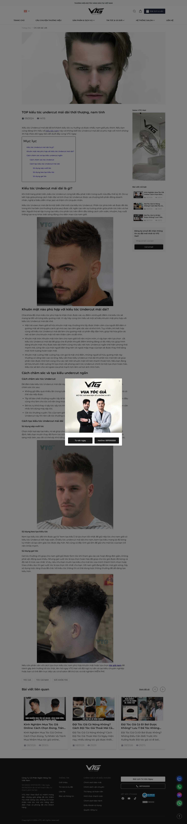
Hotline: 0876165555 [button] (107, 440)
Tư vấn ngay (80, 440)
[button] (119, 381)
